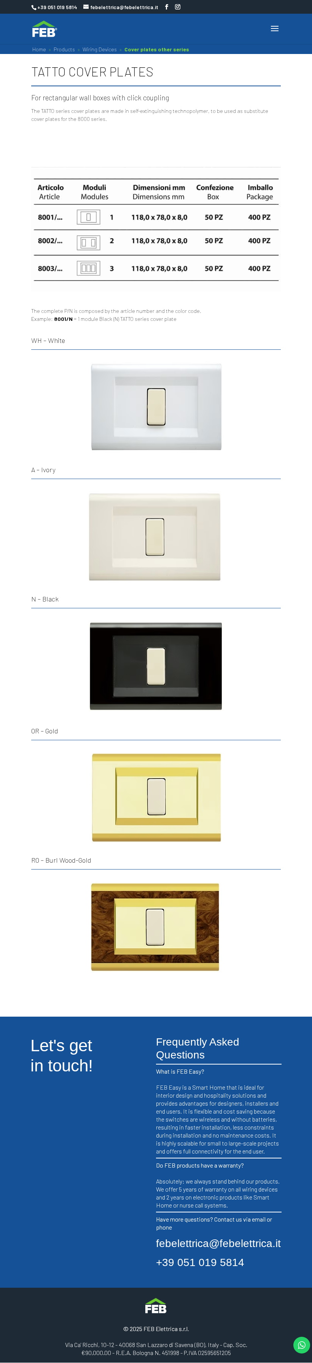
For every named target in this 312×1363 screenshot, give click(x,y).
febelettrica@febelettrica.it (218, 1243)
